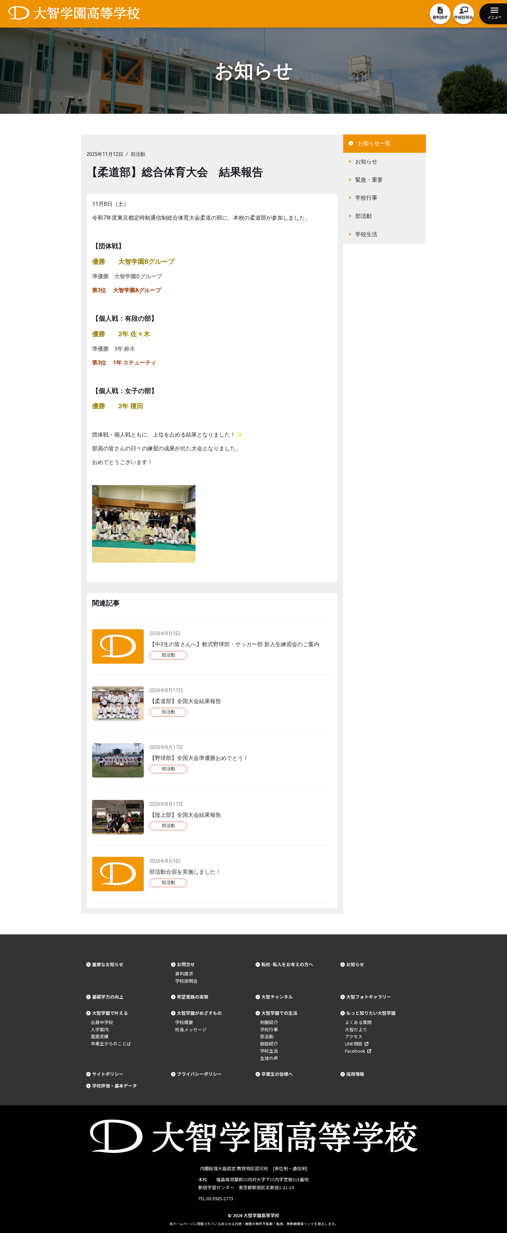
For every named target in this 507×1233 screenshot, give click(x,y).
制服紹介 (269, 1022)
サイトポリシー (107, 1074)
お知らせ (366, 161)
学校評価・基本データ (114, 1085)
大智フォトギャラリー (368, 996)
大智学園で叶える (110, 1013)
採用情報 (355, 1074)
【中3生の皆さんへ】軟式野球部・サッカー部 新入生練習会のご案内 (234, 644)
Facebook (356, 1050)
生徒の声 (269, 1058)
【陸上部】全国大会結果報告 (185, 815)
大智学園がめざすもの (199, 1013)
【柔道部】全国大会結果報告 (185, 701)
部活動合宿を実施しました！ (185, 872)
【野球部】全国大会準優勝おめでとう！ (199, 758)
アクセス (353, 1036)
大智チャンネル (277, 996)
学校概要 (184, 1022)
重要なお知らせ (107, 964)
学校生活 (366, 234)
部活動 (138, 154)
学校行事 (366, 197)
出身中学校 (102, 1022)
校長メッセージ (191, 1029)
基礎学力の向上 (107, 996)
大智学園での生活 (279, 1013)
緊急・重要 (369, 180)
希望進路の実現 (192, 996)
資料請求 (184, 973)
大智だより (356, 1029)
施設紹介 (269, 1043)
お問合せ (186, 964)
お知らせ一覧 (374, 143)
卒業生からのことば (111, 1043)
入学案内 (100, 1029)
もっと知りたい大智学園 (371, 1013)
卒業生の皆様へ (277, 1074)
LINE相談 (355, 1043)
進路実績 (100, 1036)
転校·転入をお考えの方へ (287, 964)
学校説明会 (186, 981)
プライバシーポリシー (199, 1074)
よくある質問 (358, 1022)
